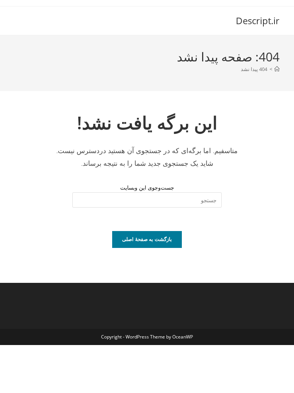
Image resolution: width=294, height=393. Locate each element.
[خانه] (276, 69)
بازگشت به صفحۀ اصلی (147, 239)
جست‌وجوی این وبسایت (147, 187)
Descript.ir (257, 20)
